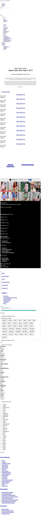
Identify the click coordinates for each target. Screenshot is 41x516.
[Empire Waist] (2, 387)
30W (25, 331)
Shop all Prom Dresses (8, 510)
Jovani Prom (5, 475)
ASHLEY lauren (6, 463)
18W (18, 329)
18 (26, 323)
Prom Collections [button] (5, 457)
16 (21, 323)
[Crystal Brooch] (2, 371)
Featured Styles (6, 91)
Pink (4, 427)
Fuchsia (5, 430)
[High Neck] (2, 383)
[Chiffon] (1, 374)
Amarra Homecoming (7, 492)
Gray (4, 446)
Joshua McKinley (6, 474)
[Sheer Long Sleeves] (2, 393)
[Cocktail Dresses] (3, 349)
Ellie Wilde (5, 468)
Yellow (4, 404)
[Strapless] (2, 397)
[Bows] (2, 370)
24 (10, 326)
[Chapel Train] (2, 379)
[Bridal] (3, 347)
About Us (4, 248)
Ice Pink (5, 425)
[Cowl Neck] (2, 382)
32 (32, 326)
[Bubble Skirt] (2, 356)
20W (25, 329)
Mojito (4, 406)
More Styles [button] (3, 506)
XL (32, 334)
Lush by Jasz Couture (7, 480)
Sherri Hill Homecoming (8, 502)
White (4, 449)
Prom (3, 273)
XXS (5, 334)
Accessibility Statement (8, 252)
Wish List (3, 3)
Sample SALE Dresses (8, 512)
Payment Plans (5, 282)
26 (15, 326)
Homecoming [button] (4, 489)
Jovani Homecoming (7, 498)
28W (18, 331)
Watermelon (6, 431)
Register (3, 5)
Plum (4, 433)
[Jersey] (1, 375)
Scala (3, 484)
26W (12, 331)
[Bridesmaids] (3, 348)
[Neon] (1, 366)
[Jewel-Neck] (2, 384)
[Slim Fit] (2, 388)
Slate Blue (5, 416)
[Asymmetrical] (2, 378)
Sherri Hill (4, 486)
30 (26, 326)
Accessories (5, 285)
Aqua (4, 412)
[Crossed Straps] (2, 361)
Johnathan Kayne (6, 472)
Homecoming (27, 165)
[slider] (36, 310)
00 (11, 320)
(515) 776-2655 (8, 0)
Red (4, 434)
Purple (4, 421)
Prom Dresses (10, 165)
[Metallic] (1, 365)
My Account (3, 4)
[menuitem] (21, 3)
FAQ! (3, 279)
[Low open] (2, 362)
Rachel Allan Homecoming (9, 501)
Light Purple (6, 424)
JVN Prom (4, 477)
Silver (4, 448)
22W (32, 329)
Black (4, 445)
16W (12, 329)
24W (5, 331)
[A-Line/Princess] (2, 386)
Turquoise (5, 413)
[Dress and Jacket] (2, 353)
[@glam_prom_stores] (10, 180)
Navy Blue (5, 419)
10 (4, 323)
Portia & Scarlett (6, 481)
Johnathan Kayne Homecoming (10, 496)
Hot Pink (5, 428)
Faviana (4, 469)
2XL (5, 337)
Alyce (3, 460)
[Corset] (2, 358)
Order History (5, 259)
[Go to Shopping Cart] (0, 1)
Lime (4, 410)
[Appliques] (2, 369)
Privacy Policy (5, 251)
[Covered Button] (2, 360)
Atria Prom (5, 465)
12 (10, 323)
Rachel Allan (5, 483)
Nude (4, 440)
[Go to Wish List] (1, 1)
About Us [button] (4, 293)
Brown (4, 443)
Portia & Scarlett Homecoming (10, 499)
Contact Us (5, 241)
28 (21, 326)
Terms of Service (6, 242)
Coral (4, 437)
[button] (3, 16)
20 (32, 323)
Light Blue (5, 415)
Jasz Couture (5, 471)
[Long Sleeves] (2, 392)
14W (5, 329)
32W (32, 331)
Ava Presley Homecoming (8, 495)
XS (11, 334)
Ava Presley (5, 466)
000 (5, 320)
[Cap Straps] (2, 395)
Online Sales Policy (7, 249)
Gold (4, 442)
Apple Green (6, 407)
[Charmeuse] (1, 373)
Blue (4, 418)
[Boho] (2, 352)
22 (4, 326)
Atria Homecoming (7, 493)
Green (4, 409)
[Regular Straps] (2, 396)
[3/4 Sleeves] (2, 391)
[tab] (21, 293)
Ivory (4, 439)
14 (15, 323)
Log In (3, 6)
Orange (5, 436)
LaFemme (4, 478)
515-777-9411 (4, 236)
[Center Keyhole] (2, 357)
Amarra (4, 462)
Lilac (4, 422)
